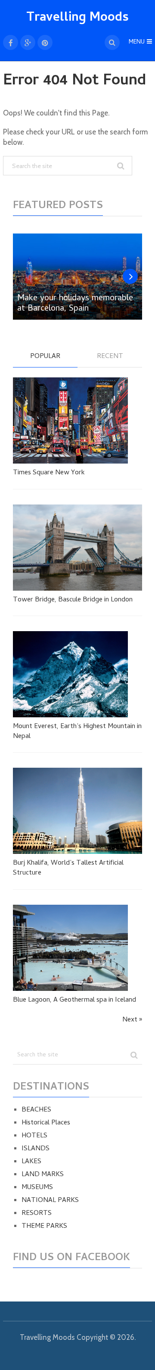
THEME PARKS (44, 1226)
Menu (137, 42)
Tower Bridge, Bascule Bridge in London (73, 600)
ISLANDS (36, 1149)
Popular (45, 357)
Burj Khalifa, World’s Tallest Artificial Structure (68, 868)
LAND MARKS (43, 1174)
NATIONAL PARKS (50, 1200)
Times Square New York (49, 473)
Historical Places (46, 1123)
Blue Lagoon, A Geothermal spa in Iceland (74, 1000)
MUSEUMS (37, 1187)
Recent (110, 357)
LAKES (31, 1162)
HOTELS (34, 1136)
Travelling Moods (77, 18)
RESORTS (37, 1213)
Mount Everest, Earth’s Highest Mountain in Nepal (77, 731)
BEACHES (36, 1110)
